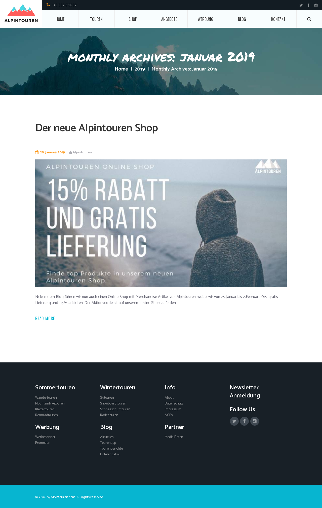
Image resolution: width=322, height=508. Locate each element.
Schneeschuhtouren (115, 409)
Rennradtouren (46, 415)
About (169, 398)
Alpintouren (82, 152)
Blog (242, 19)
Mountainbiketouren (50, 404)
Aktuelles (106, 437)
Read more (45, 318)
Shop (133, 19)
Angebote (169, 19)
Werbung (205, 19)
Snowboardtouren (113, 404)
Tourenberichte (111, 449)
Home (60, 19)
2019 (140, 69)
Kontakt (278, 19)
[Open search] (309, 19)
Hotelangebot (110, 454)
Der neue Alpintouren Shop (96, 128)
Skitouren (107, 398)
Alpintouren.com (63, 497)
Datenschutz (174, 404)
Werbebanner (45, 437)
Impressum (173, 409)
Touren (96, 19)
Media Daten (174, 437)
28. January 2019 (52, 152)
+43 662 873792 (64, 5)
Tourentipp (108, 443)
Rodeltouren (109, 415)
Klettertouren (45, 409)
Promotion (42, 443)
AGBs (169, 415)
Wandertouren (46, 398)
